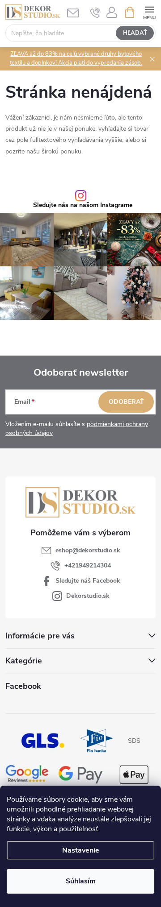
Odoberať (126, 402)
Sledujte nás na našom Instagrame (82, 205)
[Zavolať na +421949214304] (95, 12)
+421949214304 (87, 565)
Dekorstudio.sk (88, 596)
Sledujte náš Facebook (87, 580)
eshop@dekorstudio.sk (87, 550)
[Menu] (149, 12)
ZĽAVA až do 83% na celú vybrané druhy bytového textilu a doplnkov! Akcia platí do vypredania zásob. (76, 58)
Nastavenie (80, 850)
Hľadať (135, 33)
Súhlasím (81, 881)
